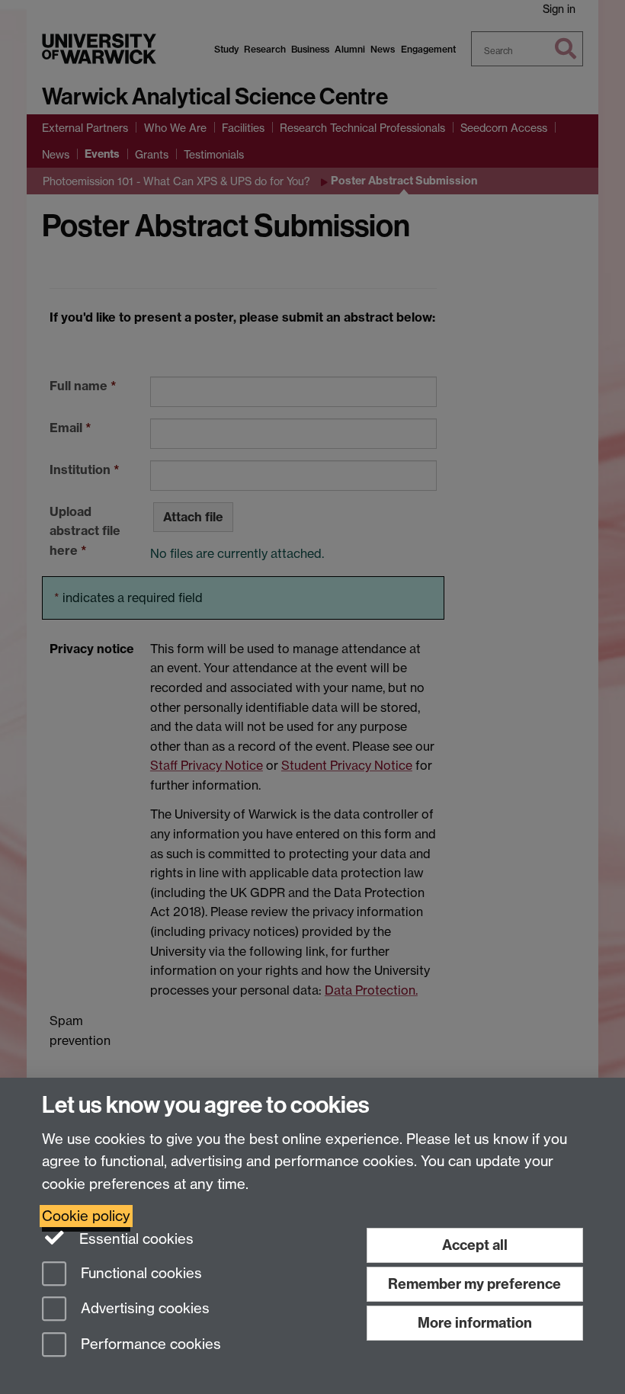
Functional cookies (139, 1273)
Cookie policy (86, 1216)
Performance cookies (149, 1345)
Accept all (475, 1245)
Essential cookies (134, 1239)
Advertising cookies (143, 1309)
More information (475, 1323)
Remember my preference (474, 1284)
